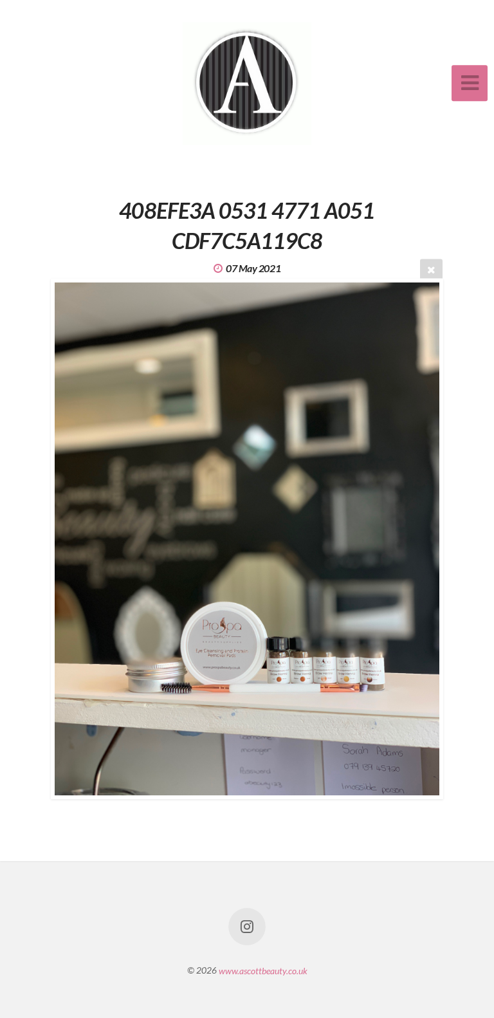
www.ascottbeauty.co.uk (263, 970)
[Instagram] (247, 926)
